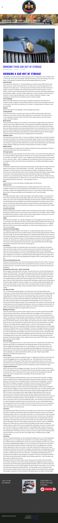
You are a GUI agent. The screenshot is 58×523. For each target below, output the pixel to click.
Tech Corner (16, 69)
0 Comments (23, 69)
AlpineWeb (34, 516)
